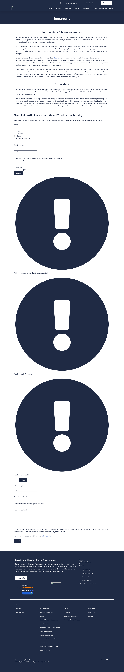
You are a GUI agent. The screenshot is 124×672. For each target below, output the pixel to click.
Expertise (68, 8)
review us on (26, 593)
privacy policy (47, 536)
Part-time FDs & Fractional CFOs (49, 646)
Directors (57, 58)
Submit (17, 541)
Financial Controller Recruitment (49, 620)
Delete (22, 480)
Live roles (90, 616)
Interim (42, 616)
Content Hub (103, 8)
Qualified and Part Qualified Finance (50, 627)
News (95, 8)
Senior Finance (44, 624)
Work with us (67, 605)
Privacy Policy (105, 659)
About (50, 8)
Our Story (18, 608)
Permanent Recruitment (46, 612)
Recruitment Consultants (71, 616)
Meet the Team (20, 612)
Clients (66, 608)
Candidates (67, 612)
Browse (18, 173)
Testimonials (91, 608)
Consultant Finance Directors (72, 620)
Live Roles (78, 8)
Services (58, 8)
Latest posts (91, 612)
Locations (86, 8)
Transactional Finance (46, 631)
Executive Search (44, 608)
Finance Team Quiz (45, 650)
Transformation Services (46, 635)
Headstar (25, 585)
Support (90, 605)
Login (111, 8)
